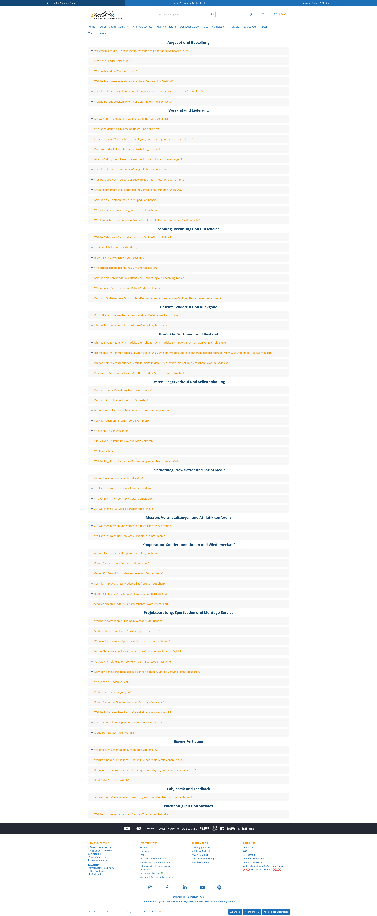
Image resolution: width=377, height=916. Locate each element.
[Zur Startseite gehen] (106, 13)
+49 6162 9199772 (101, 847)
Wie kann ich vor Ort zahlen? (112, 430)
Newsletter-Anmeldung (202, 858)
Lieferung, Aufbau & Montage (316, 3)
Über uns (144, 851)
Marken (143, 847)
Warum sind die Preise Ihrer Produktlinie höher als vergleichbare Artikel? (139, 760)
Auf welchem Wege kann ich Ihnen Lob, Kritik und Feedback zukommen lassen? (143, 797)
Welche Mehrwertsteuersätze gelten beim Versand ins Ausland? (133, 81)
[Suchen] (212, 14)
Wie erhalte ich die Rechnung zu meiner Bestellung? (126, 268)
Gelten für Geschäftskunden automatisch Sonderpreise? (128, 573)
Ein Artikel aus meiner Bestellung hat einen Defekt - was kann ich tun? (137, 315)
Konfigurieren (252, 911)
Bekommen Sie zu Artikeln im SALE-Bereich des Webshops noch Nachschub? (141, 373)
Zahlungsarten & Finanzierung (155, 865)
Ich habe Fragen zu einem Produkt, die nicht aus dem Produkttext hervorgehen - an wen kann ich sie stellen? (161, 342)
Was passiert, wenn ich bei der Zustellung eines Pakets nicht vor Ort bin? (139, 179)
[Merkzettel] (250, 14)
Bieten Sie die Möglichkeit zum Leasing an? (120, 257)
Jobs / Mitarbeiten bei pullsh (154, 858)
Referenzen (145, 869)
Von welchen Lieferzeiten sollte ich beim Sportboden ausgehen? (133, 661)
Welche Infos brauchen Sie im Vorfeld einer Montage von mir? (132, 712)
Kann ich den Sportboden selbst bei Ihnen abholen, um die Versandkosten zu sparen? (147, 671)
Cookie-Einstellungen (253, 858)
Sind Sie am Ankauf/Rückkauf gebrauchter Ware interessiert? (131, 604)
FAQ (142, 854)
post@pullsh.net (99, 857)
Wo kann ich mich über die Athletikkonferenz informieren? (130, 536)
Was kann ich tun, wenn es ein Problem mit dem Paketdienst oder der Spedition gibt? (147, 220)
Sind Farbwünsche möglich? (111, 780)
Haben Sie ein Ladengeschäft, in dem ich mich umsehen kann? (133, 410)
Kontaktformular (99, 860)
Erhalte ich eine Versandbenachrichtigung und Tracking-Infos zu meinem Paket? (143, 139)
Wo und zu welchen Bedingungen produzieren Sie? (125, 749)
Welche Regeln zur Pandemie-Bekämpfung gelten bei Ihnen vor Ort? (136, 461)
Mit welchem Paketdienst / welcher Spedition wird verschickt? (132, 118)
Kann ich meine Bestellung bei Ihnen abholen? (123, 390)
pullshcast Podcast (200, 851)
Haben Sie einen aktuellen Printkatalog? (118, 478)
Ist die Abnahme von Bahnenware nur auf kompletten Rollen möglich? (137, 651)
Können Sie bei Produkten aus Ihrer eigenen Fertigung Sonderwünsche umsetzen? (145, 770)
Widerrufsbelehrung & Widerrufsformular (263, 865)
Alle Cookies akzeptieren (276, 911)
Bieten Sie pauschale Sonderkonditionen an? (121, 563)
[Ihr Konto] (263, 14)
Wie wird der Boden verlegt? (111, 682)
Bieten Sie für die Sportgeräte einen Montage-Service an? (129, 702)
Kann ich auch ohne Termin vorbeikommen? (121, 420)
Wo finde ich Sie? (104, 451)
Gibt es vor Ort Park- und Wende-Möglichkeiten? (124, 441)
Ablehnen (235, 911)
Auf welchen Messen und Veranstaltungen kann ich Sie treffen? (133, 526)
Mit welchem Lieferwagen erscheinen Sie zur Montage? (128, 722)
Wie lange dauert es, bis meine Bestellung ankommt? (127, 129)
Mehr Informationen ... (168, 912)
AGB (245, 851)
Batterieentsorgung (252, 862)
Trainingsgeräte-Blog (201, 847)
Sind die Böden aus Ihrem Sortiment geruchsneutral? (127, 631)
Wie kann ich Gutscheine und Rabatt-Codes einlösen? (127, 288)
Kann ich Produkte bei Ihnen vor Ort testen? (121, 400)
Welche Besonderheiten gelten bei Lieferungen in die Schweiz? (133, 101)
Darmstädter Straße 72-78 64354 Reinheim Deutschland (101, 870)
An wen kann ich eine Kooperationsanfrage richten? (126, 553)
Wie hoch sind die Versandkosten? (115, 71)
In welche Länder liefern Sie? (112, 61)
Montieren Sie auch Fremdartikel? (115, 732)
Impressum (248, 847)
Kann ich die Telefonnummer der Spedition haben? (125, 200)
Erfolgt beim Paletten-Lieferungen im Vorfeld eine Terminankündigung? (138, 190)
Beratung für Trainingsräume (60, 3)
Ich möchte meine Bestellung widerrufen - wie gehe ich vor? (131, 325)
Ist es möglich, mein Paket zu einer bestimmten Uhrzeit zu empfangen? (138, 159)
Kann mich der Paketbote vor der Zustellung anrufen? (127, 149)
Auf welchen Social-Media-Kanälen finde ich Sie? (124, 508)
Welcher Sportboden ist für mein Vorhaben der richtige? (129, 621)
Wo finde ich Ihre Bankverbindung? (116, 247)
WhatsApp (96, 853)
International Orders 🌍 (151, 873)
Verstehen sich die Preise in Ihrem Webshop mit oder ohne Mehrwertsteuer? (141, 51)
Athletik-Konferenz (200, 862)
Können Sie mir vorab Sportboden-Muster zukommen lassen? (132, 641)
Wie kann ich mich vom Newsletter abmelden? (123, 498)
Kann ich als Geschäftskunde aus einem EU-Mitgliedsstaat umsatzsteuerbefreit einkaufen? (150, 91)
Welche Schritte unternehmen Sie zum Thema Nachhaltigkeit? (132, 814)
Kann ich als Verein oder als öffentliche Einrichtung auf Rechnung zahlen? (139, 278)
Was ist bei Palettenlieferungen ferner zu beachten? (126, 210)
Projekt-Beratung (199, 854)
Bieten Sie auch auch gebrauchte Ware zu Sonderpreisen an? (132, 593)
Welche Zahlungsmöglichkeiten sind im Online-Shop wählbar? (132, 237)
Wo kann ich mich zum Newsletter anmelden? (122, 488)
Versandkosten (196, 901)
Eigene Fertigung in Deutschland (188, 3)
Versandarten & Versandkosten (155, 862)
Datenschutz (249, 854)
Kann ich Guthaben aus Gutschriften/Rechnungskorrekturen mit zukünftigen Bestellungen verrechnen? (157, 298)
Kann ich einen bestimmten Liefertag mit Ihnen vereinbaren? (131, 169)
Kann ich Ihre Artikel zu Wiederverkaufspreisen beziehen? (129, 583)
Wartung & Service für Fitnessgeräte (158, 877)
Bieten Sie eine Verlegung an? (112, 692)
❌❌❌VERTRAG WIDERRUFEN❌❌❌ (262, 869)
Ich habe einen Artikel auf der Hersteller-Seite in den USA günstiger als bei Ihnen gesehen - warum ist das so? (162, 363)
